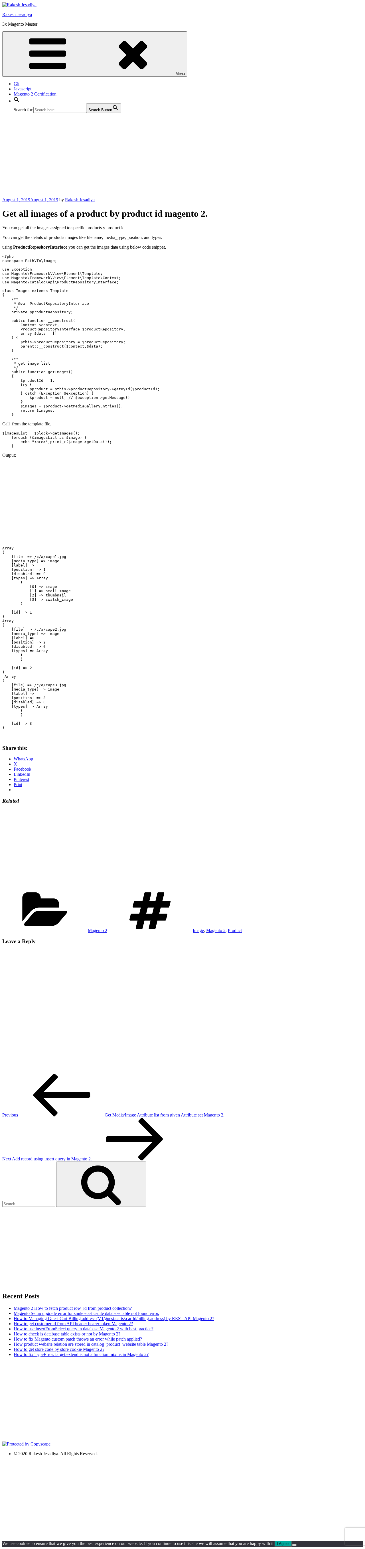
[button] (16, 100)
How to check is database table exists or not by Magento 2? (67, 1333)
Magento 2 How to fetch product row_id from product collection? (73, 1308)
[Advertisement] (173, 157)
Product (235, 930)
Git (16, 83)
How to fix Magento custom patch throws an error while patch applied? (78, 1339)
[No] (294, 1545)
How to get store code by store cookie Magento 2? (59, 1349)
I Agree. (283, 1544)
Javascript (22, 88)
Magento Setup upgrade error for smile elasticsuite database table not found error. (86, 1313)
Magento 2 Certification (35, 94)
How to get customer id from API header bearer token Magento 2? (73, 1323)
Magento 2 (97, 930)
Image (198, 930)
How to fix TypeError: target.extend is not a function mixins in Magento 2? (81, 1354)
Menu (180, 74)
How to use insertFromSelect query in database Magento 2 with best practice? (83, 1328)
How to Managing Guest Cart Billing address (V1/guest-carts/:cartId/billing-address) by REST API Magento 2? (114, 1318)
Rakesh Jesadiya (17, 14)
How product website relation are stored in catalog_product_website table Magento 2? (91, 1344)
